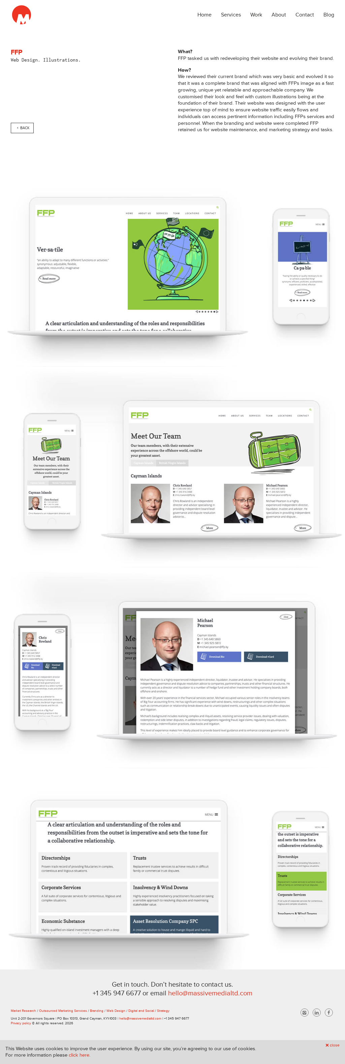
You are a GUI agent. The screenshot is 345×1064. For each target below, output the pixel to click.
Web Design (115, 1010)
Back (25, 128)
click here (79, 1055)
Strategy (163, 1010)
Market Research (23, 1010)
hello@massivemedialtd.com (210, 993)
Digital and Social (141, 1010)
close (335, 1045)
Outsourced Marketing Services (63, 1010)
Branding (96, 1010)
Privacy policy (21, 1023)
